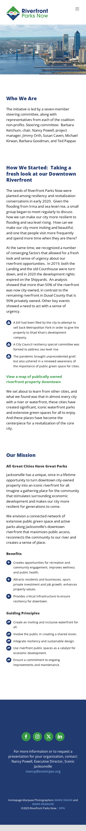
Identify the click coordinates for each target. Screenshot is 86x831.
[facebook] (26, 736)
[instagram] (37, 736)
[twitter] (48, 736)
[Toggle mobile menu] (77, 9)
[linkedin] (59, 736)
